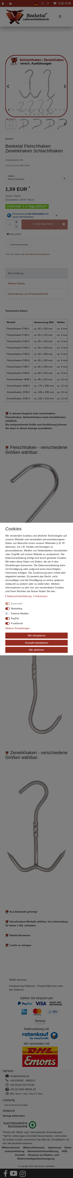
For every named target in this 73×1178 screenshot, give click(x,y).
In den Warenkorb (43, 223)
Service (8, 1071)
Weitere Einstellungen (17, 628)
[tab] (36, 273)
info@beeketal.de (19, 1076)
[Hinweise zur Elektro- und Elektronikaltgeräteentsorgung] (36, 1125)
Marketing (16, 608)
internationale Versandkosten (37, 254)
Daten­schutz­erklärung (19, 596)
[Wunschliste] (48, 3)
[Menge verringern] (16, 227)
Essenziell (16, 603)
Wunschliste (15, 234)
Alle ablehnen (36, 649)
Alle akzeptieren (37, 635)
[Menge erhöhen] (16, 222)
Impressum (41, 596)
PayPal (15, 618)
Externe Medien (20, 613)
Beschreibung (15, 273)
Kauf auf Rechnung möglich (16, 1105)
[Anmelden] (3, 3)
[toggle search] (42, 3)
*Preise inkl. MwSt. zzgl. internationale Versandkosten (33, 1132)
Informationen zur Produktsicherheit (28, 293)
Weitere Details (16, 283)
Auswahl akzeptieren (36, 642)
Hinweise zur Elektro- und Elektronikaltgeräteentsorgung (38, 1156)
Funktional (17, 623)
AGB (64, 1151)
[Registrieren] (11, 3)
